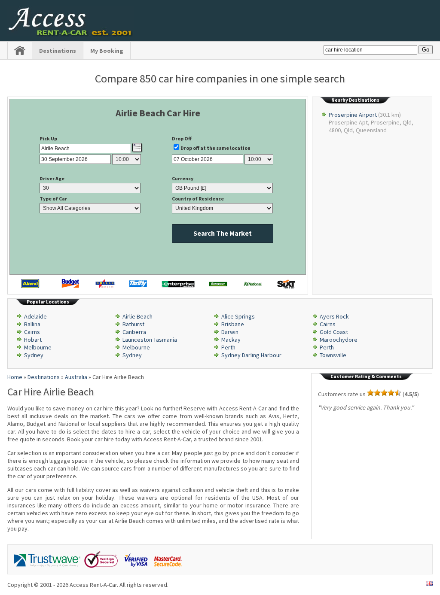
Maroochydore (339, 339)
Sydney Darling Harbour (251, 355)
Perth (228, 347)
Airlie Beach (137, 316)
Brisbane (232, 324)
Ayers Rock (334, 316)
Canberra (134, 332)
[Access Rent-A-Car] (70, 34)
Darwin (229, 332)
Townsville (333, 355)
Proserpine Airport (353, 114)
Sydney (33, 355)
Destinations (57, 51)
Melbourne (38, 347)
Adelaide (35, 316)
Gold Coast (334, 332)
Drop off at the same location (215, 148)
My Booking (106, 51)
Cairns (328, 324)
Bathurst (133, 324)
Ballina (32, 324)
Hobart (33, 339)
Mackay (231, 339)
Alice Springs (238, 316)
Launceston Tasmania (149, 339)
